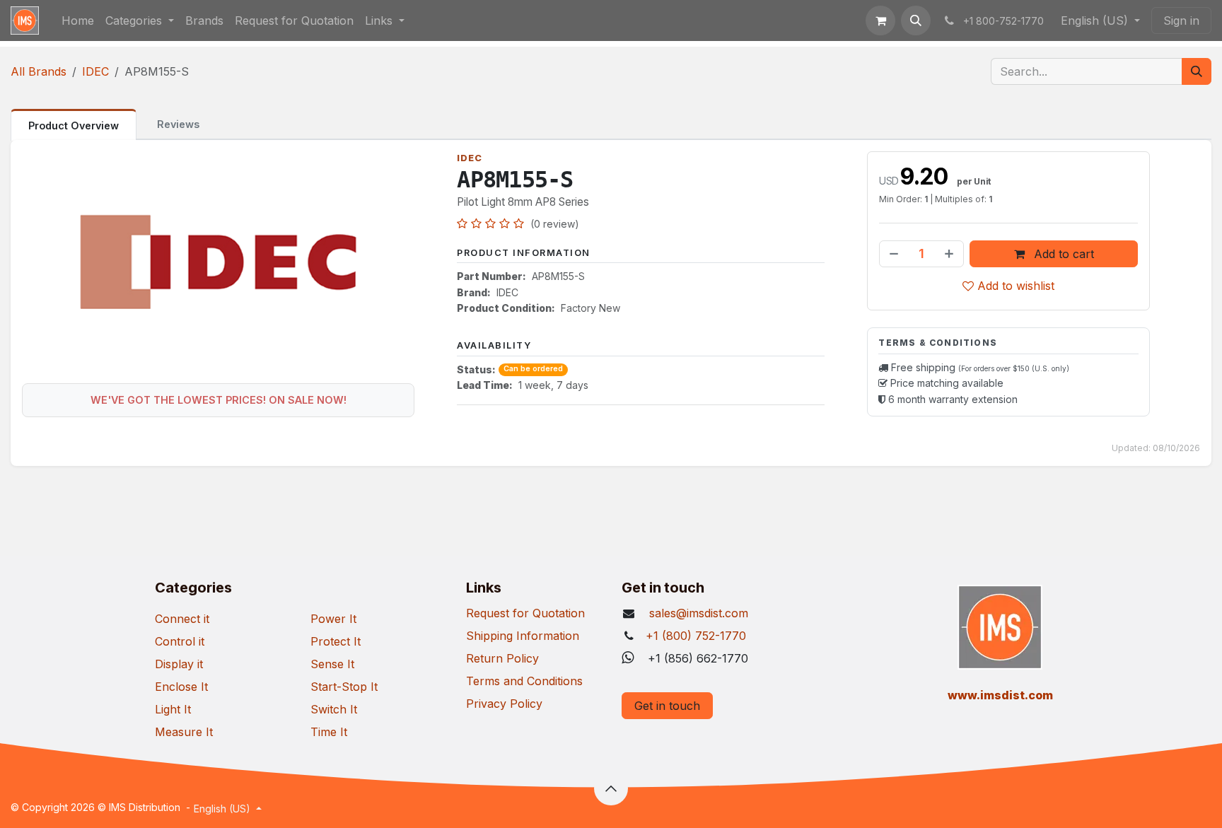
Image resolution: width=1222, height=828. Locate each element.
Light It (173, 709)
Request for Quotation (525, 613)
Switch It (333, 709)
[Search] (1196, 71)
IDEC (95, 71)
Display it (179, 664)
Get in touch (667, 706)
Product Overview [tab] (73, 125)
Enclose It (181, 687)
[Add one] (950, 254)
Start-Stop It (344, 687)
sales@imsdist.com (697, 613)
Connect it (182, 619)
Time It (328, 732)
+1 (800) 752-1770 (696, 636)
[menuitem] (78, 20)
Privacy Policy (504, 703)
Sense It (332, 664)
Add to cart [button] (1062, 254)
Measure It (184, 732)
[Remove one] (892, 254)
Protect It (335, 641)
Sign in (1181, 20)
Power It (333, 619)
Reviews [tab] (178, 124)
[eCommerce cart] (880, 20)
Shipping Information (522, 636)
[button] (916, 20)
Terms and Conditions (524, 681)
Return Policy (502, 658)
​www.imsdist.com (1000, 695)
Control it (179, 641)
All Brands (38, 71)
